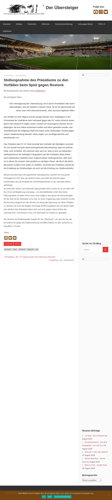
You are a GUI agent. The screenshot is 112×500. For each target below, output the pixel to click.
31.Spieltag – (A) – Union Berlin (61, 260)
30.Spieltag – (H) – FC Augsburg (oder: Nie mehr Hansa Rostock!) (30, 257)
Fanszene (8, 244)
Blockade (7, 249)
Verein (17, 244)
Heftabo (19, 24)
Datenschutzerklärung (63, 24)
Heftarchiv (46, 24)
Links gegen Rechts (85, 24)
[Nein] (109, 495)
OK (44, 497)
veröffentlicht (39, 91)
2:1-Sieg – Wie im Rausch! (95, 435)
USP (37, 249)
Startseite (6, 24)
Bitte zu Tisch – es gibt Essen (96, 465)
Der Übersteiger (62, 7)
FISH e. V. (101, 24)
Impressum (7, 31)
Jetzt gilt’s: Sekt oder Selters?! (96, 452)
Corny (15, 249)
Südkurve (30, 249)
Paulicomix (32, 24)
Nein (49, 497)
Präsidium (22, 249)
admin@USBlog (20, 76)
